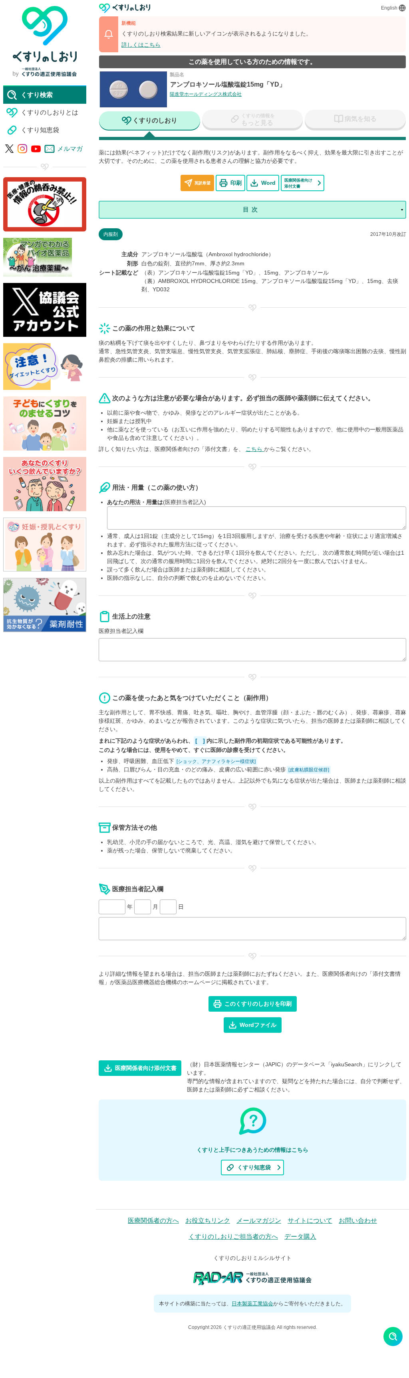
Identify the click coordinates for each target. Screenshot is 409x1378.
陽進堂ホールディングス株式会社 (206, 94)
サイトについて (310, 1220)
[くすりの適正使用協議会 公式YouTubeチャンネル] (36, 149)
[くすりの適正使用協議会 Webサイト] (45, 72)
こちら (255, 449)
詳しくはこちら (141, 45)
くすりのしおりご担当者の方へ (233, 1236)
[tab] (149, 121)
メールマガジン (258, 1220)
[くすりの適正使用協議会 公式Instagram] (22, 149)
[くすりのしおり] (125, 8)
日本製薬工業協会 (252, 1304)
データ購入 (300, 1236)
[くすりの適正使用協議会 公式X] (9, 148)
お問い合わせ (358, 1220)
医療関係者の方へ (153, 1220)
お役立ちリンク (207, 1220)
